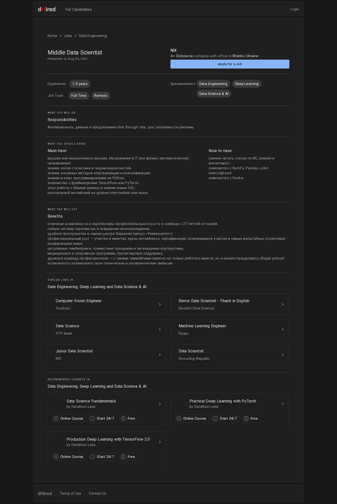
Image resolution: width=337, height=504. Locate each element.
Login (295, 9)
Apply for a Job (230, 64)
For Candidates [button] (78, 9)
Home (52, 36)
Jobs (68, 36)
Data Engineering (93, 36)
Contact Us (97, 493)
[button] (168, 260)
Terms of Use (70, 493)
